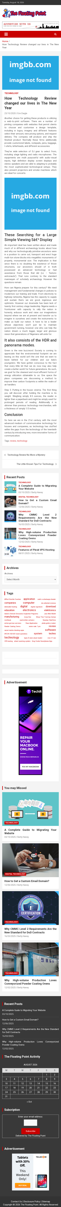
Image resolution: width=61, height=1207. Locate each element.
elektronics (50, 610)
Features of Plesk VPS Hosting (36, 549)
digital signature (36, 607)
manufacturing (11, 616)
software (50, 629)
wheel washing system (22, 641)
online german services (12, 623)
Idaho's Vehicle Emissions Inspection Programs (21, 614)
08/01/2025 (24, 553)
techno (52, 633)
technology (22, 441)
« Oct (29, 1101)
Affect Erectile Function (12, 599)
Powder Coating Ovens (12, 626)
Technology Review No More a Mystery (26, 455)
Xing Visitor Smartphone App (42, 641)
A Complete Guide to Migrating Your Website (24, 1010)
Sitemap (46, 1201)
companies (10, 602)
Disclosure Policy (32, 1201)
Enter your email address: (30, 1116)
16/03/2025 (24, 524)
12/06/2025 (24, 507)
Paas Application (31, 623)
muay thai (27, 617)
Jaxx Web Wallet (50, 614)
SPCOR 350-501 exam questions (15, 634)
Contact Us (16, 1201)
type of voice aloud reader (33, 638)
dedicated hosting (10, 607)
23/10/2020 (10, 113)
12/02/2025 (24, 542)
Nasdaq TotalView (49, 620)
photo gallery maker (49, 623)
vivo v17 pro (52, 638)
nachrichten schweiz (27, 620)
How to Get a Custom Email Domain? (26, 881)
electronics (29, 610)
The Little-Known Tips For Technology (35, 464)
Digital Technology (28, 497)
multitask (7, 620)
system (38, 633)
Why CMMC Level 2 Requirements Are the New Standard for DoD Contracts (38, 517)
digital (23, 606)
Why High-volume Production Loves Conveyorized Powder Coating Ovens (38, 535)
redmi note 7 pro (34, 626)
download (51, 606)
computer (28, 602)
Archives (8, 573)
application (29, 599)
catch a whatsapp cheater (47, 599)
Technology (11, 93)
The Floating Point (36, 1135)
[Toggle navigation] (6, 34)
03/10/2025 (24, 492)
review (13, 441)
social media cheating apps (14, 630)
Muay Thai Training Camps (46, 617)
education (9, 610)
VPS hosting (8, 641)
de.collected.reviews (48, 603)
